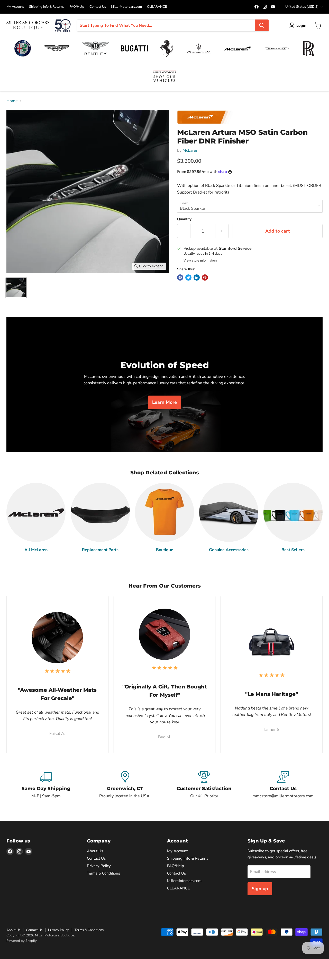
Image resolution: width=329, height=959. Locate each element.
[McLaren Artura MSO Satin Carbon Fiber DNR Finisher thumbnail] (16, 287)
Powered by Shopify (21, 940)
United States (301, 6)
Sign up (260, 889)
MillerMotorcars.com (126, 7)
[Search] (262, 25)
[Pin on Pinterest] (205, 277)
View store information (200, 260)
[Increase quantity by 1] (222, 231)
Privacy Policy (99, 865)
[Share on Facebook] (180, 277)
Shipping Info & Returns (46, 7)
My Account (15, 7)
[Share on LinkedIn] (197, 277)
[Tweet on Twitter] (188, 277)
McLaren (190, 150)
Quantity (184, 219)
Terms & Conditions (103, 873)
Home (12, 101)
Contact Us (97, 7)
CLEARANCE (157, 7)
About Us (95, 850)
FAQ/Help (76, 7)
